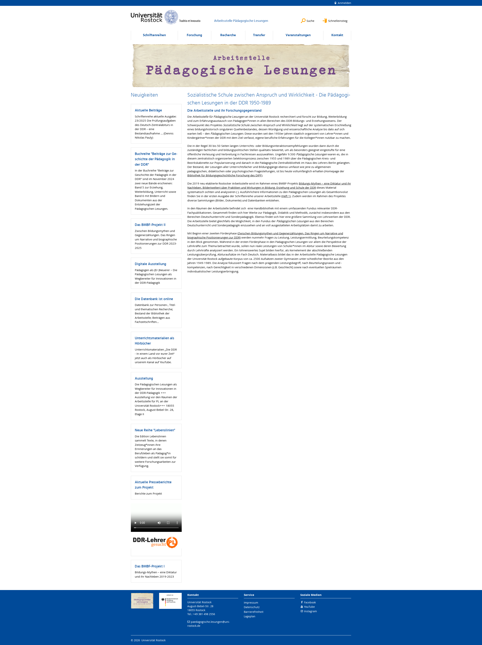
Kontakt (337, 35)
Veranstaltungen (298, 35)
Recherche (228, 35)
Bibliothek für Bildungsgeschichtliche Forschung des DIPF (224, 175)
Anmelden (344, 3)
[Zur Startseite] (166, 17)
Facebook (310, 602)
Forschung (194, 35)
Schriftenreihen (154, 35)
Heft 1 (286, 196)
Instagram (310, 611)
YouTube (309, 606)
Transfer (259, 35)
